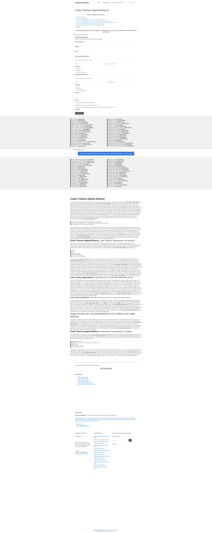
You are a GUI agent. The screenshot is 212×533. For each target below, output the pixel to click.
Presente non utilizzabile (81, 72)
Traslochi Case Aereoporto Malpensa (83, 426)
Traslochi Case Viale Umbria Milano (101, 450)
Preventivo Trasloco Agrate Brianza (109, 419)
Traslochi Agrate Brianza (80, 418)
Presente (78, 68)
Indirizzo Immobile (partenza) (82, 56)
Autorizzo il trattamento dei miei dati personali (85, 102)
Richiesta (77, 92)
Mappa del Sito (116, 530)
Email (77, 51)
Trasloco (77, 415)
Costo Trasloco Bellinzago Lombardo (102, 456)
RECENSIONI (78, 26)
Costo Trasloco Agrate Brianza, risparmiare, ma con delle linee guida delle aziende (93, 21)
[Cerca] (130, 440)
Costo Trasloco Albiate (83, 381)
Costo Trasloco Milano (83, 377)
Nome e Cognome (79, 41)
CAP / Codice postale (110, 63)
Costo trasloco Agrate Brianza (124, 419)
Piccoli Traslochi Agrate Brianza (107, 418)
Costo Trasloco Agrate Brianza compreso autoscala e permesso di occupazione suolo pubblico (96, 22)
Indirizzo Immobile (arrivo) (81, 74)
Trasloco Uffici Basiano (99, 452)
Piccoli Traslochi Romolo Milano (100, 441)
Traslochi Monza (126, 433)
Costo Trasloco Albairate (83, 380)
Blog (126, 2)
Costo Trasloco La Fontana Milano (101, 439)
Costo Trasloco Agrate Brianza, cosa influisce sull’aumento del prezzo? (90, 19)
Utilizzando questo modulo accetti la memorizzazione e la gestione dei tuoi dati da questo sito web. (95, 107)
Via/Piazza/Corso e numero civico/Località (83, 60)
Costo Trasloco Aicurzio (83, 378)
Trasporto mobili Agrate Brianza (94, 419)
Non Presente (78, 70)
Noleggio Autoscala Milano (99, 465)
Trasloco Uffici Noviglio (99, 443)
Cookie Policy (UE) (108, 530)
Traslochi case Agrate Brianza (93, 418)
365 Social (109, 531)
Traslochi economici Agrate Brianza (122, 418)
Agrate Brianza (79, 423)
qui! (97, 105)
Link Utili (77, 27)
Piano (76, 63)
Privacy (77, 100)
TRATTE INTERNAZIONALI (118, 2)
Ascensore (77, 66)
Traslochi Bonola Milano (99, 457)
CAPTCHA (77, 109)
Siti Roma (113, 531)
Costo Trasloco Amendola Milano (85, 382)
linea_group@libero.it (83, 453)
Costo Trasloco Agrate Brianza (82, 18)
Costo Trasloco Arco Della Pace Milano (86, 384)
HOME (99, 2)
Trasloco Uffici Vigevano (99, 454)
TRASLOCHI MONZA (82, 3)
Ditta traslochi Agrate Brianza (91, 420)
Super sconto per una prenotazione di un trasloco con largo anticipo (90, 23)
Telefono (77, 46)
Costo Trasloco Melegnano (99, 448)
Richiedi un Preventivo (80, 17)
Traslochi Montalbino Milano (100, 459)
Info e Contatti (131, 2)
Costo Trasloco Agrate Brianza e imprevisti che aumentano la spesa (90, 25)
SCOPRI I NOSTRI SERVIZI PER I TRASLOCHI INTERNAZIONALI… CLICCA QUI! (106, 153)
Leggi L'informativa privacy (98, 530)
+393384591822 (83, 452)
